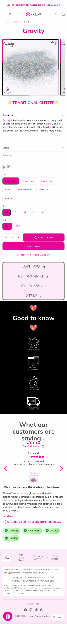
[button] (6, 468)
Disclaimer (7, 155)
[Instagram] (31, 610)
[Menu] (3, 14)
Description (8, 115)
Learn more (32, 266)
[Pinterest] (42, 610)
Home (6, 22)
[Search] (10, 14)
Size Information (32, 276)
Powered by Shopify (43, 616)
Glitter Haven (28, 616)
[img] (33, 443)
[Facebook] (25, 610)
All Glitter (16, 22)
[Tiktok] (36, 610)
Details (5, 148)
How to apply (32, 286)
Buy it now (33, 246)
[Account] (56, 12)
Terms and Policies (33, 604)
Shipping (32, 295)
